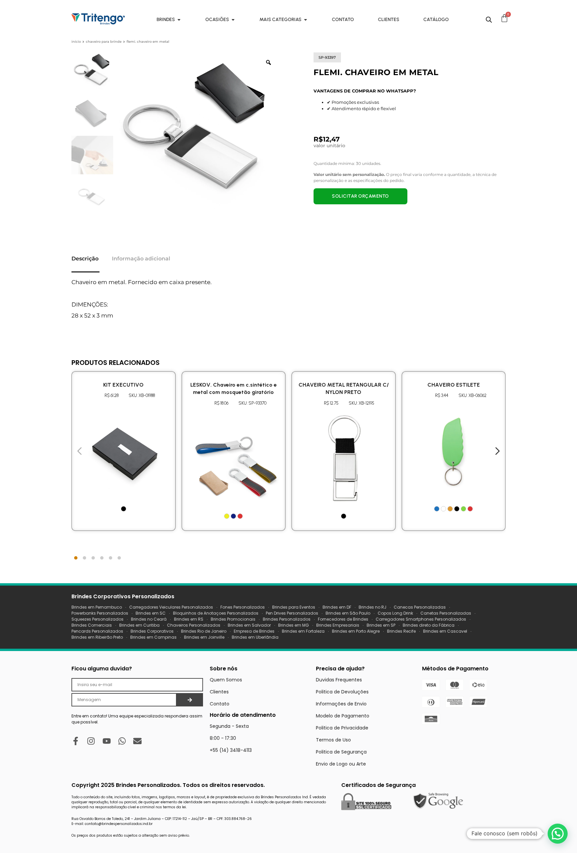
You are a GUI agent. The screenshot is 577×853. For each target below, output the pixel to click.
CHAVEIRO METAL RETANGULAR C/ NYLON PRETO (344, 388)
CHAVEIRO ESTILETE (453, 385)
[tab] (75, 558)
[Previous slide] (79, 451)
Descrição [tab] (85, 258)
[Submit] (190, 699)
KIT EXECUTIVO (123, 385)
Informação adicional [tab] (141, 258)
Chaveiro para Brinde (104, 41)
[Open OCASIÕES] (233, 19)
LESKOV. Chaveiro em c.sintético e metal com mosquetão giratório (233, 388)
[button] (558, 834)
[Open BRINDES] (179, 19)
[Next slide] (498, 451)
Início (76, 41)
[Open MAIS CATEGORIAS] (305, 19)
